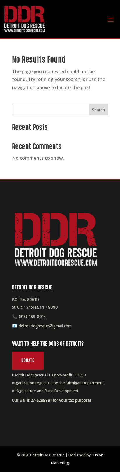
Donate (27, 360)
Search (98, 110)
